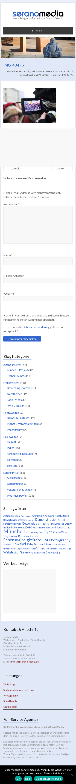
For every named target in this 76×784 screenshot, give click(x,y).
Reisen (14, 536)
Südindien (32, 544)
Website (8, 293)
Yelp (32, 552)
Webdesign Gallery (16, 552)
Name (8, 255)
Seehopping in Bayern (20, 453)
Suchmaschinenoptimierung (18, 689)
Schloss (35, 536)
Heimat (11, 441)
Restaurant (24, 536)
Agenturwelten (12, 364)
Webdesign (66, 549)
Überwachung (53, 552)
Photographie (11, 695)
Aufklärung (14, 477)
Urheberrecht (9, 549)
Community (29, 520)
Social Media (15, 399)
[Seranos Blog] (38, 7)
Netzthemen (14, 393)
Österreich (40, 553)
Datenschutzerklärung (36, 327)
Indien (10, 447)
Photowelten (11, 412)
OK (18, 778)
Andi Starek (26, 516)
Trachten (44, 544)
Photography (15, 429)
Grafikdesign (10, 706)
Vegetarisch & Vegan (19, 489)
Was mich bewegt (17, 495)
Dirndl (61, 520)
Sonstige (12, 465)
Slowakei (12, 459)
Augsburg (49, 516)
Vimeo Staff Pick (53, 549)
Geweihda (28, 523)
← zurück (14, 168)
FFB (66, 519)
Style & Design (15, 405)
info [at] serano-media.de (25, 661)
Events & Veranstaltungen (22, 423)
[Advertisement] (38, 147)
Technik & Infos (16, 375)
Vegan (20, 549)
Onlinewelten (11, 382)
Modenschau (62, 527)
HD (51, 524)
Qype (48, 531)
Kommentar (11, 204)
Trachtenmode (58, 544)
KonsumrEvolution (42, 528)
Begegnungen (15, 483)
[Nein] (71, 774)
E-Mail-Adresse (13, 275)
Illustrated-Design (62, 523)
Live (53, 527)
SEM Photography (55, 540)
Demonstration (46, 519)
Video (40, 548)
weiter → (62, 168)
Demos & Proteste (18, 417)
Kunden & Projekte (18, 369)
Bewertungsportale (18, 387)
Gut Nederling (42, 524)
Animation (38, 515)
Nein (28, 778)
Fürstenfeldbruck (12, 523)
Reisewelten (10, 436)
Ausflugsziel (62, 515)
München (14, 531)
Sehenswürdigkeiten (21, 539)
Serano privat (11, 472)
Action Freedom (12, 515)
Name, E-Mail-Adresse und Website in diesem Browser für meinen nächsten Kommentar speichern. (36, 317)
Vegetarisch (29, 548)
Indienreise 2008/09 (22, 527)
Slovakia (7, 544)
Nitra (28, 532)
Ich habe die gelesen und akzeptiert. (33, 329)
